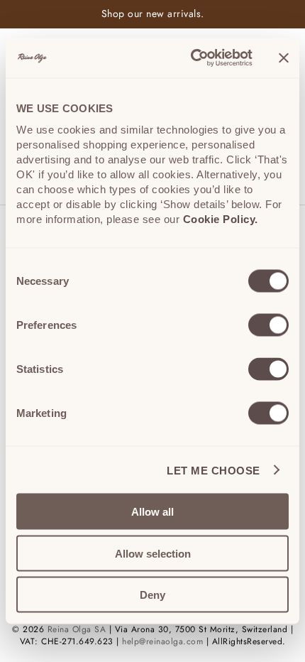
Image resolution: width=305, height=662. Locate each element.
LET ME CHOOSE (213, 470)
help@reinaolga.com (162, 641)
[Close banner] (284, 58)
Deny (152, 595)
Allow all (152, 512)
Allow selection (153, 553)
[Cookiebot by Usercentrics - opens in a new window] (192, 58)
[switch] (268, 325)
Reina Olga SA (77, 629)
